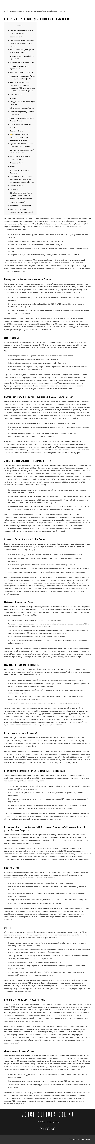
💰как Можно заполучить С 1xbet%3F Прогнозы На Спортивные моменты (20, 137)
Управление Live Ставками (20, 206)
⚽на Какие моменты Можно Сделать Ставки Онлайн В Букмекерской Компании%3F (21, 196)
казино (51, 329)
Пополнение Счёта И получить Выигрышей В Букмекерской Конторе (22, 43)
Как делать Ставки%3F (18, 202)
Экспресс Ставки (16, 131)
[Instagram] (47, 1129)
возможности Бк (16, 37)
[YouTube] (53, 1129)
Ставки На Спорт (16, 163)
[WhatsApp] (42, 1129)
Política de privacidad (84, 1139)
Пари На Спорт (16, 94)
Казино (12, 166)
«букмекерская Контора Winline (22, 108)
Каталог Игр (14, 189)
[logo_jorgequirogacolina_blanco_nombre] (47, 1114)
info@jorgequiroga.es (54, 1122)
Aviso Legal (72, 1139)
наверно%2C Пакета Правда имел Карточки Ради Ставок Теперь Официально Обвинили (22, 179)
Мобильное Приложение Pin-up (22, 62)
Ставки (13, 98)
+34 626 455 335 (39, 1122)
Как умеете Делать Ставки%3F (21, 72)
